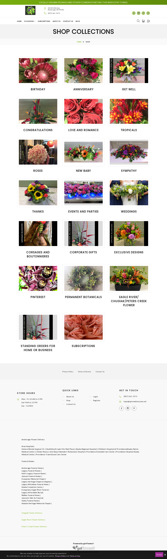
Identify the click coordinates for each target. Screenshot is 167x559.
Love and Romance (83, 130)
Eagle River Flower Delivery (33, 520)
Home (19, 21)
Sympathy (129, 171)
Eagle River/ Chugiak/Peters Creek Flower (129, 301)
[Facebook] (134, 13)
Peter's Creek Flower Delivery (34, 526)
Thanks (38, 211)
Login (95, 397)
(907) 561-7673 (54, 13)
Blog (78, 21)
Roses (38, 171)
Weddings (129, 211)
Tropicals (129, 130)
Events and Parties (83, 211)
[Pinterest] (143, 13)
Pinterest (38, 297)
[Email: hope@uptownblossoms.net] (148, 13)
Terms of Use (75, 556)
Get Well (129, 89)
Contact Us (68, 21)
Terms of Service (84, 372)
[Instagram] (138, 13)
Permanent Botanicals (83, 297)
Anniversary (83, 89)
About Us (56, 21)
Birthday (38, 89)
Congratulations (38, 130)
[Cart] (143, 21)
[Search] (138, 21)
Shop (68, 400)
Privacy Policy (67, 372)
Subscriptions (44, 21)
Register (96, 400)
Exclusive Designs (129, 252)
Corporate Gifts (83, 252)
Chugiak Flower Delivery (32, 513)
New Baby (83, 171)
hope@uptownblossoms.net (135, 401)
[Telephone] (45, 13)
